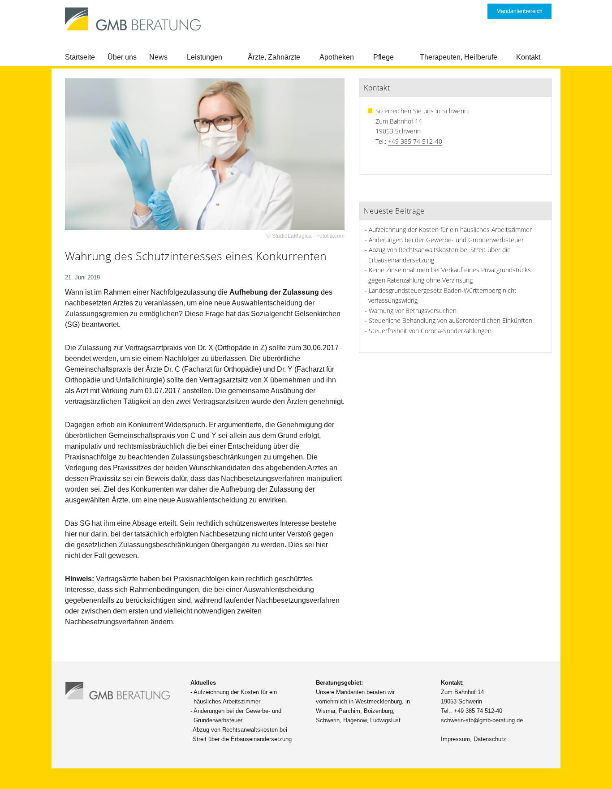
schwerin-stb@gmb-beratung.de (482, 720)
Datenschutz (490, 739)
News (158, 57)
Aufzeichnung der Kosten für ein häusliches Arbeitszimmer (450, 229)
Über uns (122, 57)
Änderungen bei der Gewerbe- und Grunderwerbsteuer (446, 240)
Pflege (383, 57)
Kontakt (528, 57)
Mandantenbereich (519, 11)
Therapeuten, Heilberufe (458, 57)
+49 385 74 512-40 (415, 141)
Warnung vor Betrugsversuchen (413, 310)
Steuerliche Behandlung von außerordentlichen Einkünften (450, 320)
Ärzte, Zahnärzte (274, 57)
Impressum (455, 739)
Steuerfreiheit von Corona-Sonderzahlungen (430, 330)
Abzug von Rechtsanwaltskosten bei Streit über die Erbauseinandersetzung (242, 734)
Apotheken (336, 57)
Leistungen (204, 57)
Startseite (80, 57)
